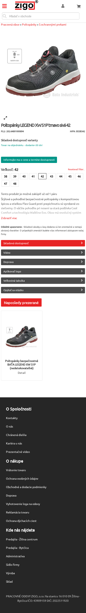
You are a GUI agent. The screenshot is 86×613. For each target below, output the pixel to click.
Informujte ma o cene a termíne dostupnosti (29, 159)
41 (33, 176)
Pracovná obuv (10, 24)
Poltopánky (29, 24)
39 (14, 176)
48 (14, 183)
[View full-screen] (5, 117)
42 (42, 176)
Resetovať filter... (76, 169)
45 (70, 176)
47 (5, 183)
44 (60, 176)
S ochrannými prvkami (52, 24)
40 (24, 176)
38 (5, 176)
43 (51, 176)
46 (79, 176)
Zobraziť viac (9, 218)
